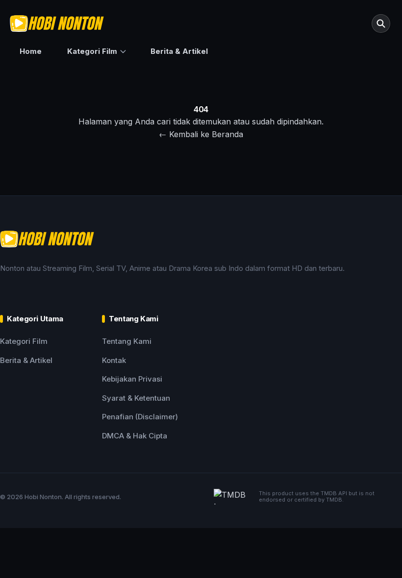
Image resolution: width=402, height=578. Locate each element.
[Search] (381, 23)
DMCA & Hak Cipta (134, 435)
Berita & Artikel (179, 51)
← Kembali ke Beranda (201, 134)
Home (31, 51)
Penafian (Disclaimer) (140, 416)
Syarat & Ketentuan (136, 398)
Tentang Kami (126, 341)
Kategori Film (92, 51)
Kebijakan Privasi (132, 379)
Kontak (114, 360)
